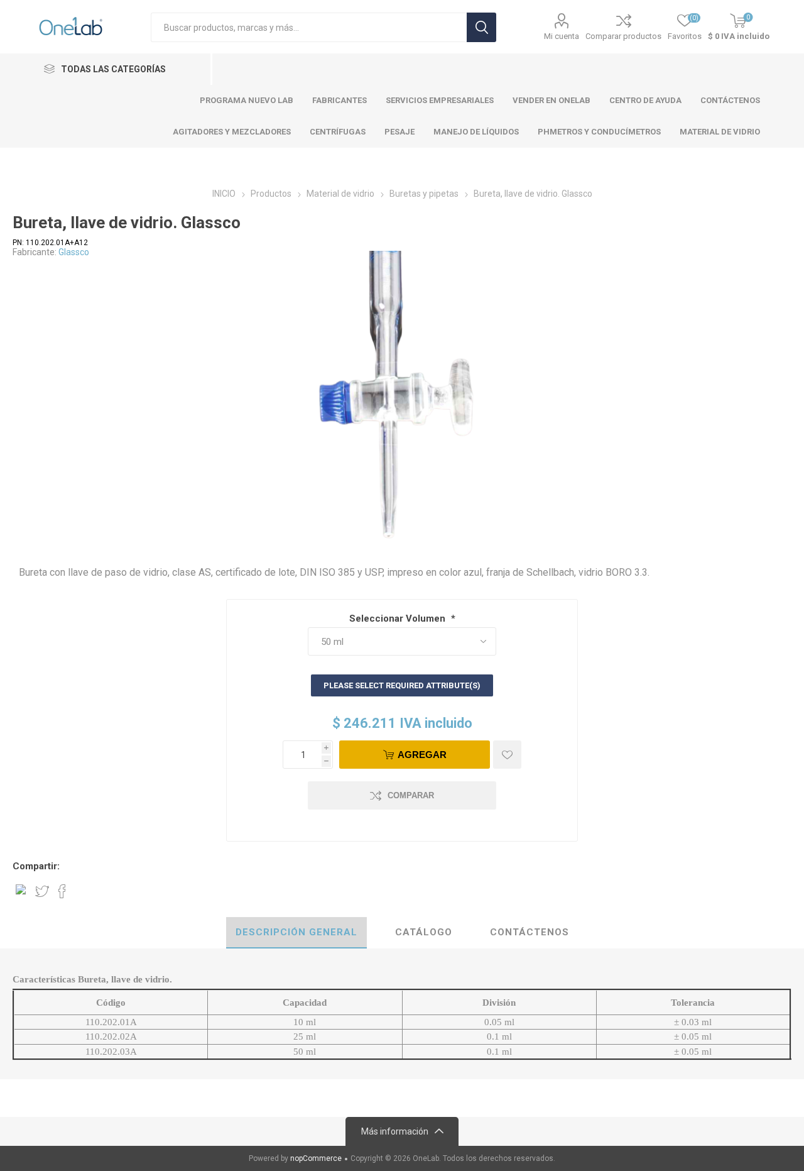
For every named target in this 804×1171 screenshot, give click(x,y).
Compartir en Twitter (42, 891)
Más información (394, 1131)
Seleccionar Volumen (398, 618)
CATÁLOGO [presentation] (423, 932)
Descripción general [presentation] (296, 932)
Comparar (411, 795)
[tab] (296, 932)
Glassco (73, 252)
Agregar (422, 754)
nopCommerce (316, 1158)
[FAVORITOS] (507, 754)
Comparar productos (623, 36)
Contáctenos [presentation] (529, 932)
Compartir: (36, 866)
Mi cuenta (561, 36)
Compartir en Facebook (62, 891)
